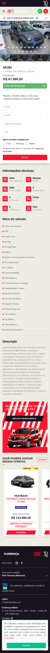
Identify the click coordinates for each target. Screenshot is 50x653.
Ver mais (42, 459)
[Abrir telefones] (45, 11)
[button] (5, 57)
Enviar (25, 157)
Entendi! (26, 645)
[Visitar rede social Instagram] (15, 563)
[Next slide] (46, 37)
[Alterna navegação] (4, 11)
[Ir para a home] (21, 11)
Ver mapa (6, 618)
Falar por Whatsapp (15, 85)
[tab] (5, 47)
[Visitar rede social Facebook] (20, 563)
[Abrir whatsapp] (40, 11)
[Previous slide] (3, 37)
